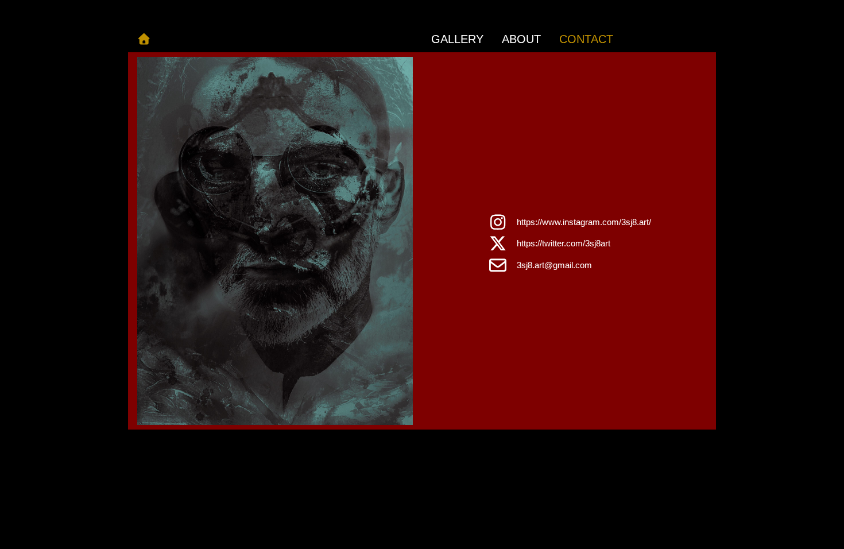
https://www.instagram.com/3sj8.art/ (584, 222)
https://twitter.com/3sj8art (563, 243)
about (521, 39)
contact (586, 39)
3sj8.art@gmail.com (554, 265)
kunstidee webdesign (443, 443)
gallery (457, 39)
